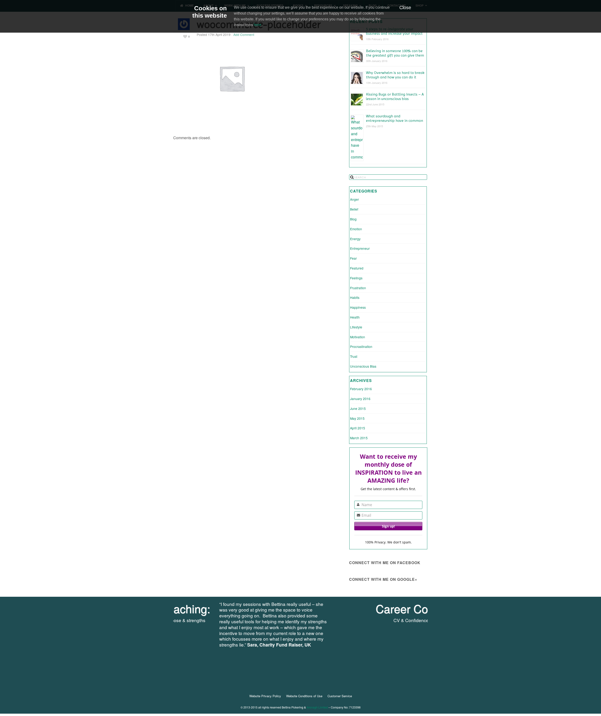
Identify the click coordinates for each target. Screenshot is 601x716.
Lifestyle (356, 327)
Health (355, 317)
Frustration (358, 287)
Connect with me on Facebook (384, 562)
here (257, 25)
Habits (354, 297)
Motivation (357, 337)
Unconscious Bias (363, 366)
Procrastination (361, 346)
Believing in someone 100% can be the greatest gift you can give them (395, 53)
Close (405, 7)
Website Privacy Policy (265, 696)
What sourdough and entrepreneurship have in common (394, 118)
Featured (356, 268)
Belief (354, 209)
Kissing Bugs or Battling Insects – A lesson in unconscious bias (395, 96)
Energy (355, 238)
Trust (353, 356)
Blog (353, 219)
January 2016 (360, 398)
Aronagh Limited (317, 707)
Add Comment (243, 34)
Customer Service (339, 696)
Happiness (358, 307)
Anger (354, 199)
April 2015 (357, 428)
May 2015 (357, 418)
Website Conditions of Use (304, 696)
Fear (353, 258)
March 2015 (359, 437)
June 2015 (358, 408)
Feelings (356, 278)
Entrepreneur (360, 248)
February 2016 (361, 388)
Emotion (356, 229)
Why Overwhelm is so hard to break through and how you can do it (395, 74)
